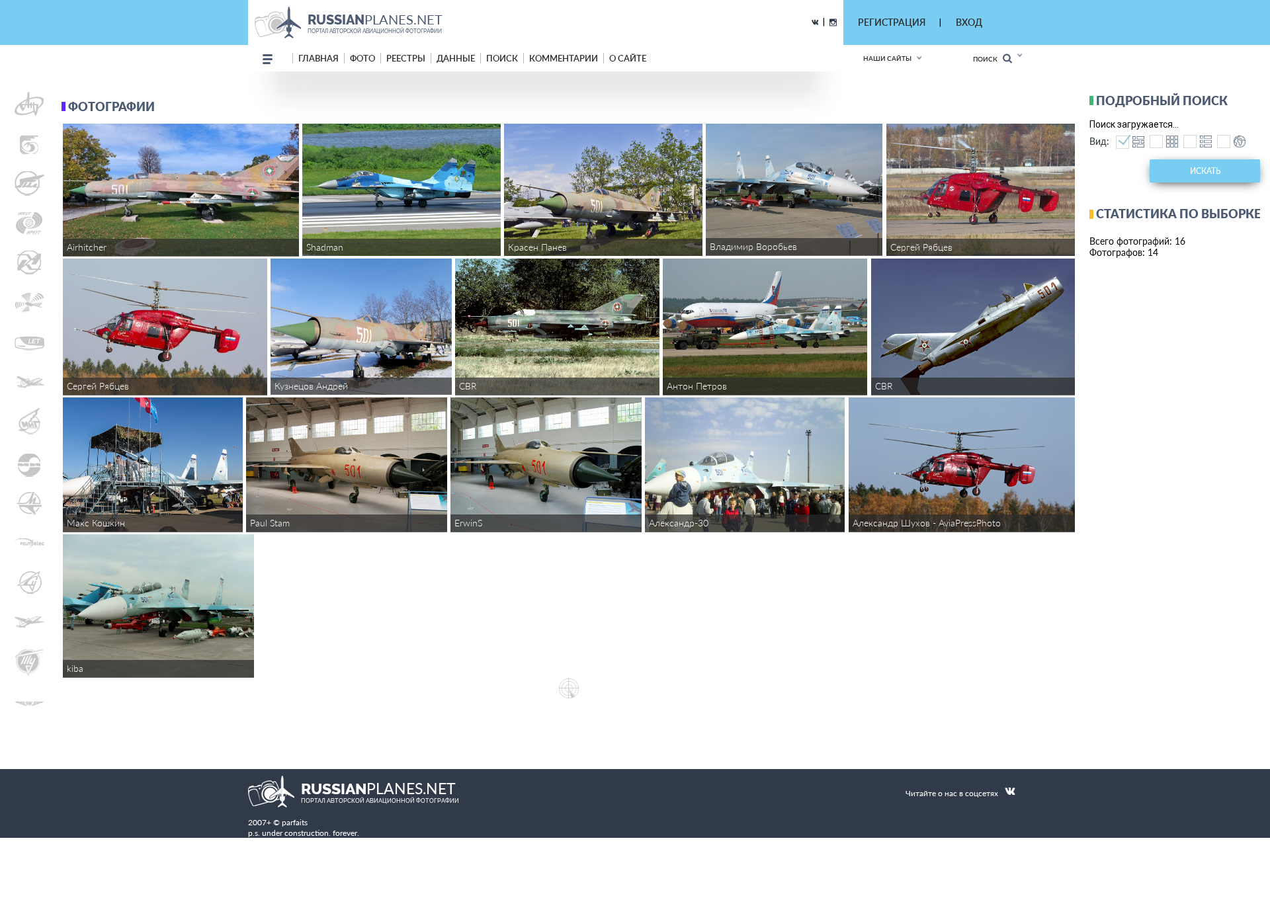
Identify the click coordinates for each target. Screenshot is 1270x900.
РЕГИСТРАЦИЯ (891, 22)
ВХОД (969, 22)
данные (456, 58)
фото (362, 58)
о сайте (627, 58)
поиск (502, 58)
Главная (318, 58)
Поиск (988, 59)
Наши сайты (887, 58)
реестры (405, 58)
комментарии (563, 58)
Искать (1205, 171)
